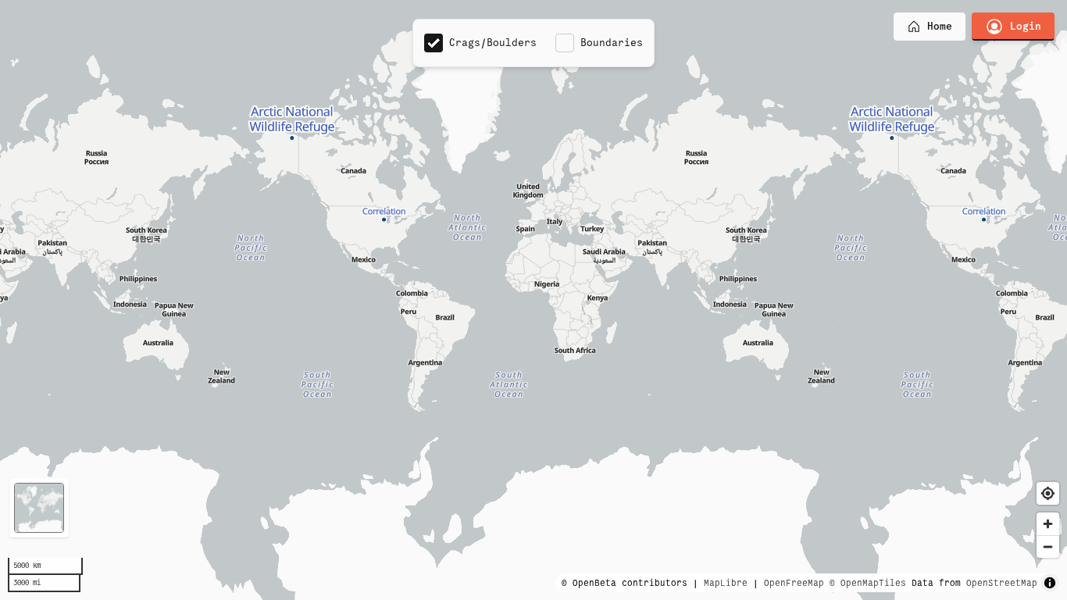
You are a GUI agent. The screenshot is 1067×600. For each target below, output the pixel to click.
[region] (533, 300)
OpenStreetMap (1001, 582)
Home (939, 26)
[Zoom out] (1048, 546)
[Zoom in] (1048, 523)
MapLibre (726, 582)
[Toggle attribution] (1049, 582)
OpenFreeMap (794, 582)
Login (1025, 26)
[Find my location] (1048, 493)
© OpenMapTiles (868, 582)
